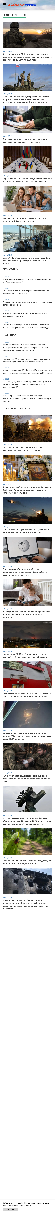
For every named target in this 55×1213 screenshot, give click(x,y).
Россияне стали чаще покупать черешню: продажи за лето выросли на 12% (27, 302)
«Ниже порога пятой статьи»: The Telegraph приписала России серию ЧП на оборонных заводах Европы (27, 397)
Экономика (10, 269)
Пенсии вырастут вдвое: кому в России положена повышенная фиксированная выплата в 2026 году (26, 325)
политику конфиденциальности (17, 1205)
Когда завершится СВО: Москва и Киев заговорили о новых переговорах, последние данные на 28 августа (27, 370)
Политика (9, 334)
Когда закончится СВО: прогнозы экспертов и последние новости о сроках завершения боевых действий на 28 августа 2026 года (26, 346)
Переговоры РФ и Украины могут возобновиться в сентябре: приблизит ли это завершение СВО (26, 359)
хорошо (10, 1209)
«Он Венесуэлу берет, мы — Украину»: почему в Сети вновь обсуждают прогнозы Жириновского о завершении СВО (27, 383)
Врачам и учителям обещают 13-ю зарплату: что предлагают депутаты (25, 313)
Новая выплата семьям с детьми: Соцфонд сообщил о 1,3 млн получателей (27, 279)
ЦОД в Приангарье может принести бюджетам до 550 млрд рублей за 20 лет (26, 291)
